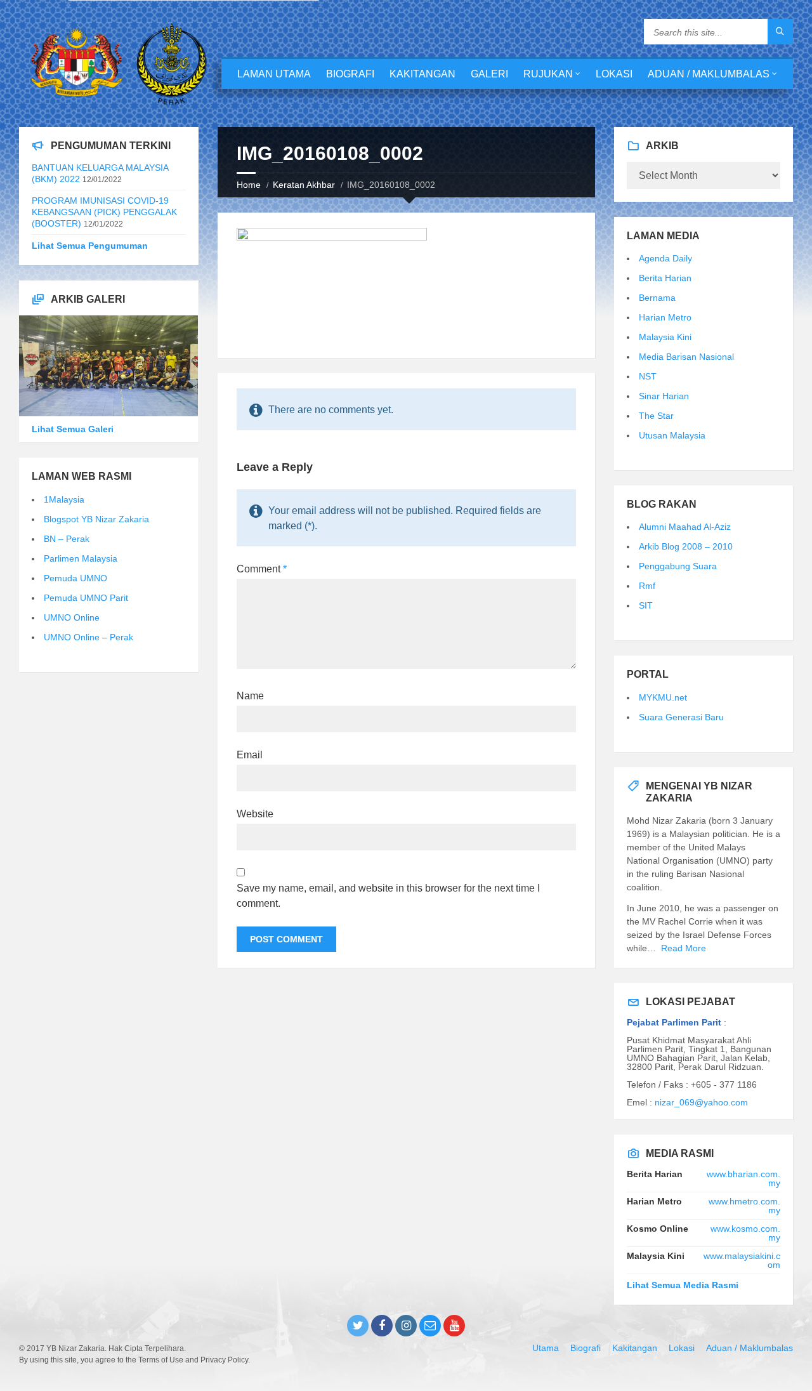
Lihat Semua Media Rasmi (682, 1285)
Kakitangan (422, 74)
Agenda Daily (665, 258)
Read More (683, 948)
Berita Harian (665, 278)
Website (255, 813)
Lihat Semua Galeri (73, 429)
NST (648, 376)
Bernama (657, 298)
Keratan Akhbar (304, 185)
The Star (656, 416)
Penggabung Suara (678, 566)
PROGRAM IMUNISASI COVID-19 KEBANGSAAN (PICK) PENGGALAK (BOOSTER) (104, 211)
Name (250, 695)
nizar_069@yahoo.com (701, 1102)
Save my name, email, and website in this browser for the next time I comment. (388, 896)
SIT (646, 605)
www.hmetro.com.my (744, 1205)
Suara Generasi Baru (681, 717)
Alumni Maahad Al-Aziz (685, 527)
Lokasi (614, 74)
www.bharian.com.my (743, 1178)
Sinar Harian (664, 396)
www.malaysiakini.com (742, 1260)
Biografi (350, 74)
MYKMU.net (663, 697)
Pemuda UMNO (75, 578)
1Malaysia (64, 499)
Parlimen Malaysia (80, 558)
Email (250, 754)
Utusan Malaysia (672, 435)
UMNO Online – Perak (88, 637)
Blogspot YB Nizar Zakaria (96, 519)
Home (249, 185)
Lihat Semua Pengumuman (90, 246)
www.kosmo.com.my (745, 1233)
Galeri (489, 74)
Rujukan (548, 74)
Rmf (647, 586)
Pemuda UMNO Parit (86, 598)
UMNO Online (72, 617)
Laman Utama (274, 74)
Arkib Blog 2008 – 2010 (686, 546)
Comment (262, 569)
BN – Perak (66, 539)
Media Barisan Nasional (686, 357)
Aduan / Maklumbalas (708, 74)
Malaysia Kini (665, 337)
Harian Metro (665, 317)
